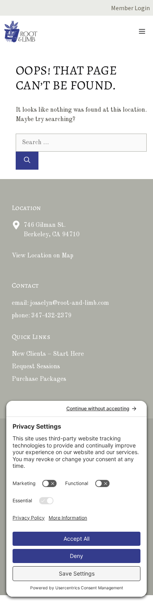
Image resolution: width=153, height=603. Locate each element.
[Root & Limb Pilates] (21, 31)
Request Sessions (36, 367)
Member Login (130, 8)
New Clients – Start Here (48, 354)
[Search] (27, 161)
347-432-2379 (51, 316)
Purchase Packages (39, 379)
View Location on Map (42, 256)
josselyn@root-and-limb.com (69, 303)
